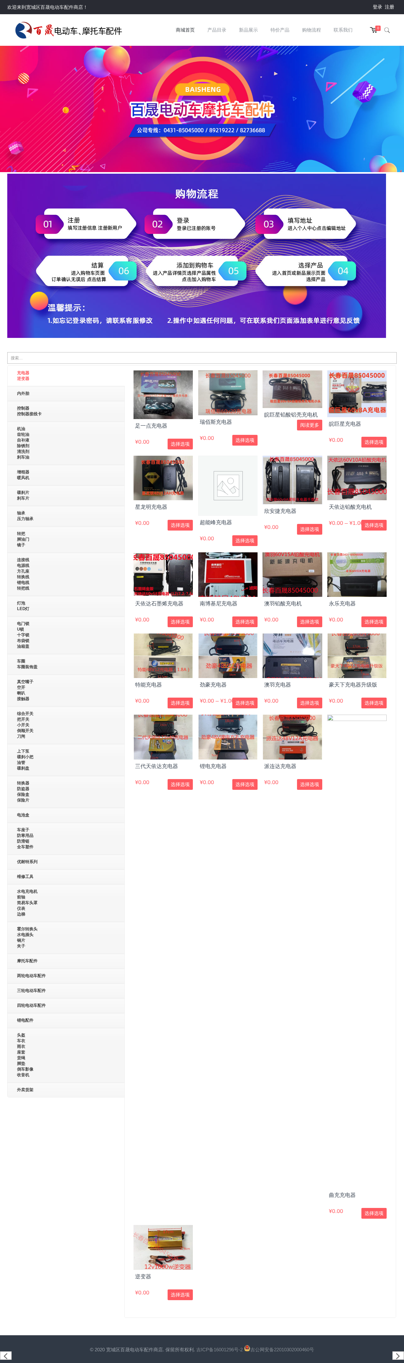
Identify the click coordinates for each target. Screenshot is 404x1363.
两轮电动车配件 (31, 975)
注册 (389, 6)
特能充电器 (148, 685)
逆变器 (143, 1277)
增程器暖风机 (23, 475)
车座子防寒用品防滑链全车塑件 (25, 838)
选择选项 (180, 444)
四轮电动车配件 (31, 1005)
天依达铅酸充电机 (350, 507)
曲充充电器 (342, 1195)
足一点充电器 (151, 426)
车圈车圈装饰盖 (27, 664)
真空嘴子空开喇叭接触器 (25, 690)
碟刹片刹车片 (23, 495)
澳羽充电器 (277, 685)
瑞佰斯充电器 (216, 422)
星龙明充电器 (151, 507)
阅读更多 (309, 425)
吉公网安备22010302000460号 (282, 1349)
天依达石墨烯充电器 (159, 604)
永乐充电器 (342, 604)
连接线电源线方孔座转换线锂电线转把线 (23, 574)
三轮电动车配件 (31, 990)
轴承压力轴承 (25, 516)
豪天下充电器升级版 (353, 685)
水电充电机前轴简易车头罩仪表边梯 (27, 902)
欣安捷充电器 (280, 511)
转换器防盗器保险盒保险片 (23, 791)
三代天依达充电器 (156, 766)
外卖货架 (25, 1089)
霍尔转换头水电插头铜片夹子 (27, 937)
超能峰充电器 (216, 522)
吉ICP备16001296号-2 (220, 1349)
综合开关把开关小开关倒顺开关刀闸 (25, 725)
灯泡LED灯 (23, 606)
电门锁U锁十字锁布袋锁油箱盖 (23, 635)
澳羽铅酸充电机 (283, 604)
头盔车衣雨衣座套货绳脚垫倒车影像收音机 (25, 1055)
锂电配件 (25, 1020)
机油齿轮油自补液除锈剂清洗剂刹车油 (23, 442)
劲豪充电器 (213, 685)
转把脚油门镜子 (23, 539)
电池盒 (23, 815)
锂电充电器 (213, 766)
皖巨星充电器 (345, 424)
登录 (377, 6)
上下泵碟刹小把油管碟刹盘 (25, 760)
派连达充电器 (280, 766)
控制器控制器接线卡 (29, 411)
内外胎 (23, 393)
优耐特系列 (27, 861)
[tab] (66, 376)
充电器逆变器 (23, 375)
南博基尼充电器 (218, 604)
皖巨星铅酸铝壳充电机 (291, 415)
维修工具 (25, 876)
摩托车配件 (27, 960)
